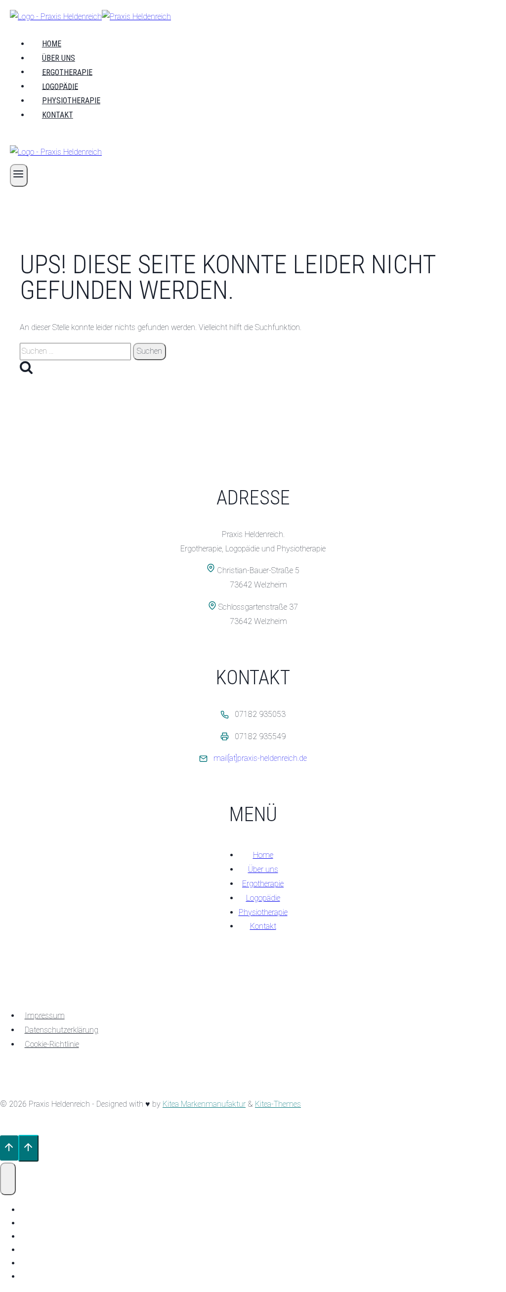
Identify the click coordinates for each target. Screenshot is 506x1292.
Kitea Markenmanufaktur (204, 1104)
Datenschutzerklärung (61, 1030)
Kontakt (57, 115)
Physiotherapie (71, 100)
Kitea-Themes (278, 1104)
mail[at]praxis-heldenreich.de (260, 758)
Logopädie (60, 86)
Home (51, 43)
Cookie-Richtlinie (52, 1044)
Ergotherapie (67, 72)
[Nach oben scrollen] (9, 1148)
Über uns (58, 58)
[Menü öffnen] (19, 175)
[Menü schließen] (8, 1179)
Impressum (45, 1015)
